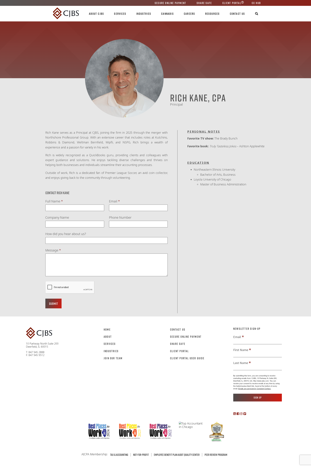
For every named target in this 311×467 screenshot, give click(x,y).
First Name (240, 350)
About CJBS (96, 13)
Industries (143, 13)
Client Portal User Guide (187, 358)
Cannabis (167, 13)
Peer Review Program (216, 454)
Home (107, 329)
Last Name (240, 362)
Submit (53, 303)
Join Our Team (113, 358)
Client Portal (231, 3)
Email (114, 201)
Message (53, 250)
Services (120, 13)
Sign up (258, 397)
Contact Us (237, 13)
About (108, 336)
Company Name (57, 217)
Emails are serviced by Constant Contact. (254, 388)
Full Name (54, 201)
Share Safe (204, 3)
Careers (189, 13)
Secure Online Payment (170, 3)
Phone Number (120, 217)
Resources (212, 13)
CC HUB (256, 3)
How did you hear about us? (65, 234)
